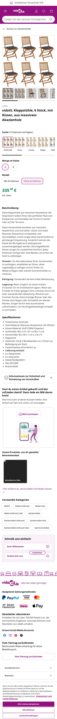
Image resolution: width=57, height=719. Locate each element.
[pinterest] (15, 635)
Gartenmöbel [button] (34, 513)
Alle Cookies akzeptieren (28, 704)
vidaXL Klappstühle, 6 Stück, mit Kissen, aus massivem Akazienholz (27, 115)
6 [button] (5, 167)
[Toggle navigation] (5, 11)
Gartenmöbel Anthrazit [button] (14, 520)
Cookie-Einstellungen (28, 716)
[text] (9, 191)
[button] (8, 145)
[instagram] (10, 635)
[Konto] (36, 11)
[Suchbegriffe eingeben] (51, 19)
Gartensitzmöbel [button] (41, 528)
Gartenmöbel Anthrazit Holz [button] (16, 528)
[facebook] (4, 635)
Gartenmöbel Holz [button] (38, 520)
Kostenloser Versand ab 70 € (28, 2)
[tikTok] (21, 635)
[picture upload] (28, 432)
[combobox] (28, 19)
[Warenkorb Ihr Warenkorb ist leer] (51, 11)
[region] (28, 700)
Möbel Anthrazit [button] (22, 506)
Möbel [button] (7, 506)
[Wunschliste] (43, 11)
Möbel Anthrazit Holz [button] (13, 513)
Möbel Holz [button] (40, 506)
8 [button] (13, 167)
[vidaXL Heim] (18, 11)
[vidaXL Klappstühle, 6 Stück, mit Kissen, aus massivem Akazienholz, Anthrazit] (28, 61)
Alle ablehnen (28, 710)
